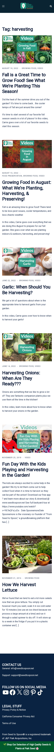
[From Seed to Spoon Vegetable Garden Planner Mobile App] (27, 6)
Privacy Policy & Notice (14, 709)
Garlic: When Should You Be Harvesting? (26, 289)
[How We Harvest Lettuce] (27, 554)
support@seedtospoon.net (24, 675)
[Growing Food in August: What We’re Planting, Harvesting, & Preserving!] (27, 153)
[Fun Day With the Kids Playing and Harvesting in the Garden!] (27, 438)
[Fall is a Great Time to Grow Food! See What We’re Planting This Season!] (27, 49)
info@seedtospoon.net (22, 668)
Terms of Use (9, 723)
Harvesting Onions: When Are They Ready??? (21, 378)
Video (40, 68)
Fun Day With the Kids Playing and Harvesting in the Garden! (25, 469)
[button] (51, 6)
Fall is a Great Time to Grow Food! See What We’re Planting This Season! (24, 83)
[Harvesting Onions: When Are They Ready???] (27, 347)
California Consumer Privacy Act (18, 716)
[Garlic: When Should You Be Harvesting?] (27, 261)
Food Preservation (12, 176)
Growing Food (29, 68)
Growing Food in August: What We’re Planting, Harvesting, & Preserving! (26, 190)
